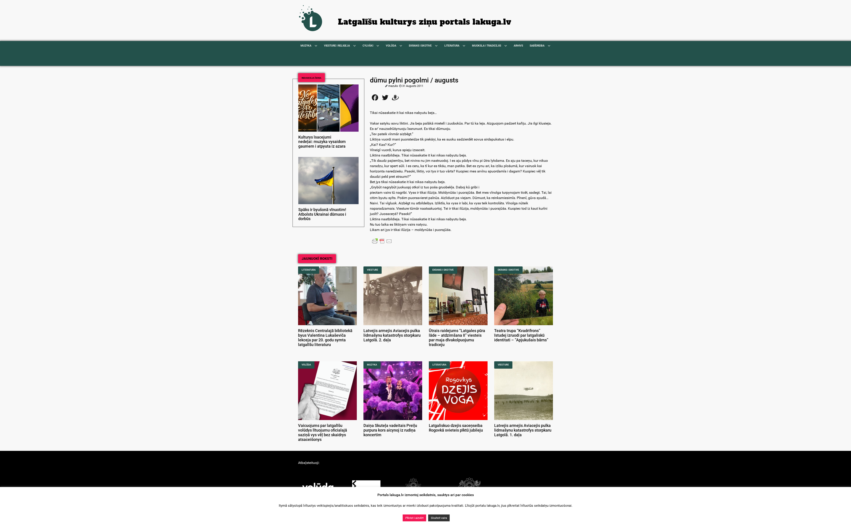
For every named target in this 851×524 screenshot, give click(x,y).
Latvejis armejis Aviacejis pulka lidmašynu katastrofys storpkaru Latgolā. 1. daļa (522, 430)
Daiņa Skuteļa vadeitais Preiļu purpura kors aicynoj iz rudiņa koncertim (390, 430)
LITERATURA (309, 269)
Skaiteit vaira (439, 518)
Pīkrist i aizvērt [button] (414, 518)
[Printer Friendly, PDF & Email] (382, 241)
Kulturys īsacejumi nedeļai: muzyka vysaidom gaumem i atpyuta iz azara (322, 142)
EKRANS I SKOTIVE (443, 269)
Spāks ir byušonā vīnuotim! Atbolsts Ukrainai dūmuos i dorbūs (322, 214)
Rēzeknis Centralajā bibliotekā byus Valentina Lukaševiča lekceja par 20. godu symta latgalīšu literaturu (325, 337)
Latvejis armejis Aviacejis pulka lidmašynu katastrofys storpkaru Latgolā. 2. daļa (392, 335)
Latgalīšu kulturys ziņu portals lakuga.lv (424, 22)
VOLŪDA (306, 364)
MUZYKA (372, 364)
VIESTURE (372, 269)
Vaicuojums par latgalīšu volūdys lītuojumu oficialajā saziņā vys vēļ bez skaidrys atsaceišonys (322, 432)
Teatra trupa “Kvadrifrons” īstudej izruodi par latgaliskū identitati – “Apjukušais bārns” (521, 335)
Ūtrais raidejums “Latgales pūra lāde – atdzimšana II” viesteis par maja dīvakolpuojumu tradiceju (457, 337)
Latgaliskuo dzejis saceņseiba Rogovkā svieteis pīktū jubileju (456, 427)
